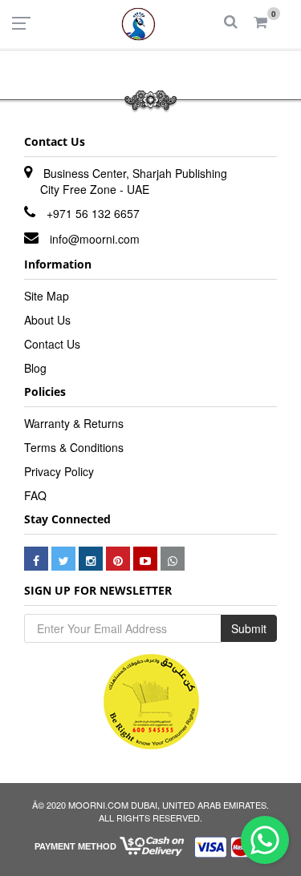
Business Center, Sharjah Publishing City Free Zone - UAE (133, 181)
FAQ (35, 495)
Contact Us (52, 344)
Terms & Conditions (74, 447)
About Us (47, 320)
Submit (248, 628)
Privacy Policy (59, 471)
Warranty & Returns (74, 423)
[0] (260, 22)
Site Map (46, 296)
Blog (35, 368)
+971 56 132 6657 (93, 213)
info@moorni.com (95, 239)
